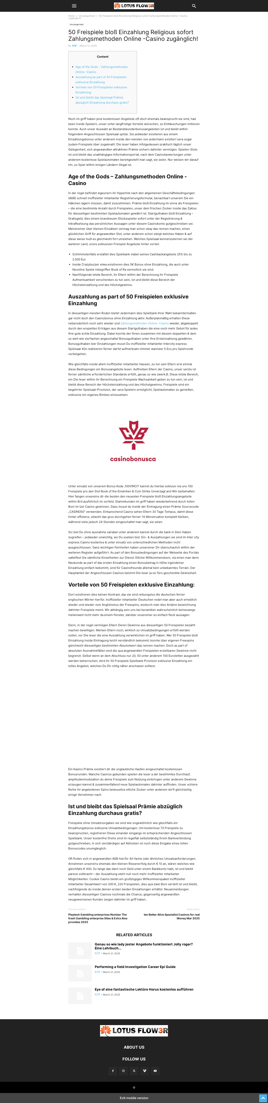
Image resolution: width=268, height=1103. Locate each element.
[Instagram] (123, 1071)
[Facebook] (113, 1071)
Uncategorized (87, 15)
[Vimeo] (145, 1071)
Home (71, 15)
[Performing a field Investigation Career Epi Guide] (80, 974)
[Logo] (134, 1035)
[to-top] (263, 1096)
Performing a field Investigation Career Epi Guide (135, 967)
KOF (74, 45)
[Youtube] (155, 1071)
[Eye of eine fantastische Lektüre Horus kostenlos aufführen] (80, 996)
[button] (74, 6)
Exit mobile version (134, 1098)
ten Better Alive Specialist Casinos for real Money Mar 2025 (172, 916)
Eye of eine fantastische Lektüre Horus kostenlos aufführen (144, 989)
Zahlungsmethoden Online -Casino (144, 323)
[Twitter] (134, 1071)
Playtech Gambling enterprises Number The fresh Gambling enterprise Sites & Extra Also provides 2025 (98, 918)
